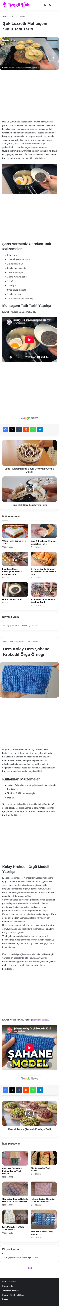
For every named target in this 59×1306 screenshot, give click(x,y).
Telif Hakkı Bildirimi (10, 1291)
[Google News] (29, 418)
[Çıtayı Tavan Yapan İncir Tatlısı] (15, 531)
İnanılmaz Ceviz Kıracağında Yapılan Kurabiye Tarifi (12, 572)
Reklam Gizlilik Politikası (13, 1295)
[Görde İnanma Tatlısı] (15, 589)
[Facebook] (5, 429)
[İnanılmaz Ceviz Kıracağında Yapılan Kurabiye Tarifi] (15, 559)
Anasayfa (9, 16)
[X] (12, 429)
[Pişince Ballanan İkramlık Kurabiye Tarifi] (44, 589)
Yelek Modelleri (9, 1282)
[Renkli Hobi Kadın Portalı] (17, 5)
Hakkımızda (7, 1286)
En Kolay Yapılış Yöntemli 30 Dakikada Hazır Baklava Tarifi (43, 572)
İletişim (5, 1299)
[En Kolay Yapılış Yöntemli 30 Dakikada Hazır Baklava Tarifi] (44, 559)
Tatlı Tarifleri (19, 16)
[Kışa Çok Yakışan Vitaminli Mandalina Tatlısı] (44, 531)
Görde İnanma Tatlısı (12, 599)
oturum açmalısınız (30, 625)
